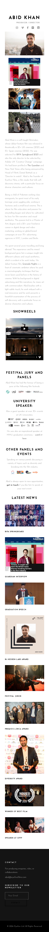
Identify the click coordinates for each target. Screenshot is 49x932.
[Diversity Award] (24, 754)
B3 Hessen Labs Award (17, 659)
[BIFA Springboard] (24, 515)
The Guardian (33, 165)
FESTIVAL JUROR (13, 696)
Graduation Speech (16, 610)
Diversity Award (14, 779)
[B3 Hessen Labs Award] (24, 634)
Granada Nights (29, 264)
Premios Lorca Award (17, 729)
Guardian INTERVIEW (16, 577)
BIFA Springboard (14, 532)
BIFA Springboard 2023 (27, 155)
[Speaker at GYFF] (24, 825)
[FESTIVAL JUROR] (24, 678)
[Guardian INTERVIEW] (24, 554)
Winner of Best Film (16, 811)
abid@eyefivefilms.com (15, 877)
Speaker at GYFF (13, 838)
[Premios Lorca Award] (24, 713)
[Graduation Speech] (24, 594)
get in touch (13, 485)
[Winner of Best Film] (24, 795)
